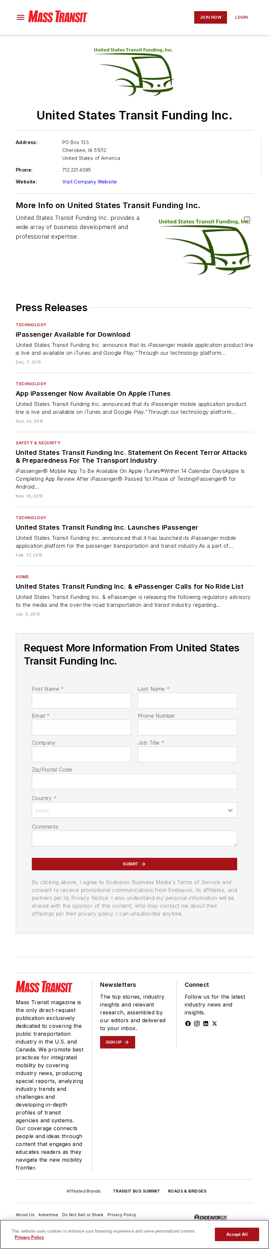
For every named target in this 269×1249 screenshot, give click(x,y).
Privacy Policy (122, 1214)
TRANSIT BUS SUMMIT (136, 1191)
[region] (134, 1234)
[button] (21, 17)
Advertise (48, 1214)
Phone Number (156, 715)
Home (22, 576)
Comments (45, 826)
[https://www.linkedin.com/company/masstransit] (205, 1023)
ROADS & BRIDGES (187, 1191)
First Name (48, 689)
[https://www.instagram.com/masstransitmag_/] (197, 1023)
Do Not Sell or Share (83, 1214)
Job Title (151, 742)
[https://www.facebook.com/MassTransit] (188, 1023)
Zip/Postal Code (52, 769)
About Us (25, 1214)
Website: (26, 181)
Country (44, 798)
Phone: (24, 170)
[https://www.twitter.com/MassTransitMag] (214, 1023)
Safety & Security (38, 442)
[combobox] (134, 810)
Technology (31, 324)
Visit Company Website (89, 181)
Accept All (236, 1234)
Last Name (154, 689)
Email (41, 715)
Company (44, 742)
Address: (26, 142)
